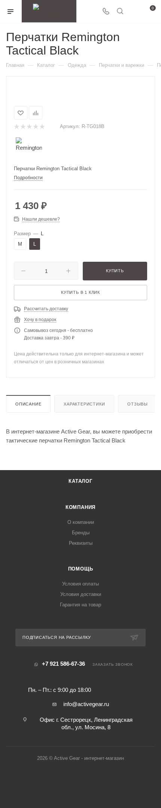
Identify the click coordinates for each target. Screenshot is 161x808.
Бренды (80, 532)
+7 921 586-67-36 (63, 664)
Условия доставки (80, 594)
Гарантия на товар (80, 604)
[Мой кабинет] (134, 12)
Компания (80, 507)
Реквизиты (80, 543)
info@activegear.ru (86, 704)
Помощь (80, 569)
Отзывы (137, 404)
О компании (80, 522)
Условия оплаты (80, 584)
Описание (28, 404)
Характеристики (84, 404)
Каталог (80, 481)
